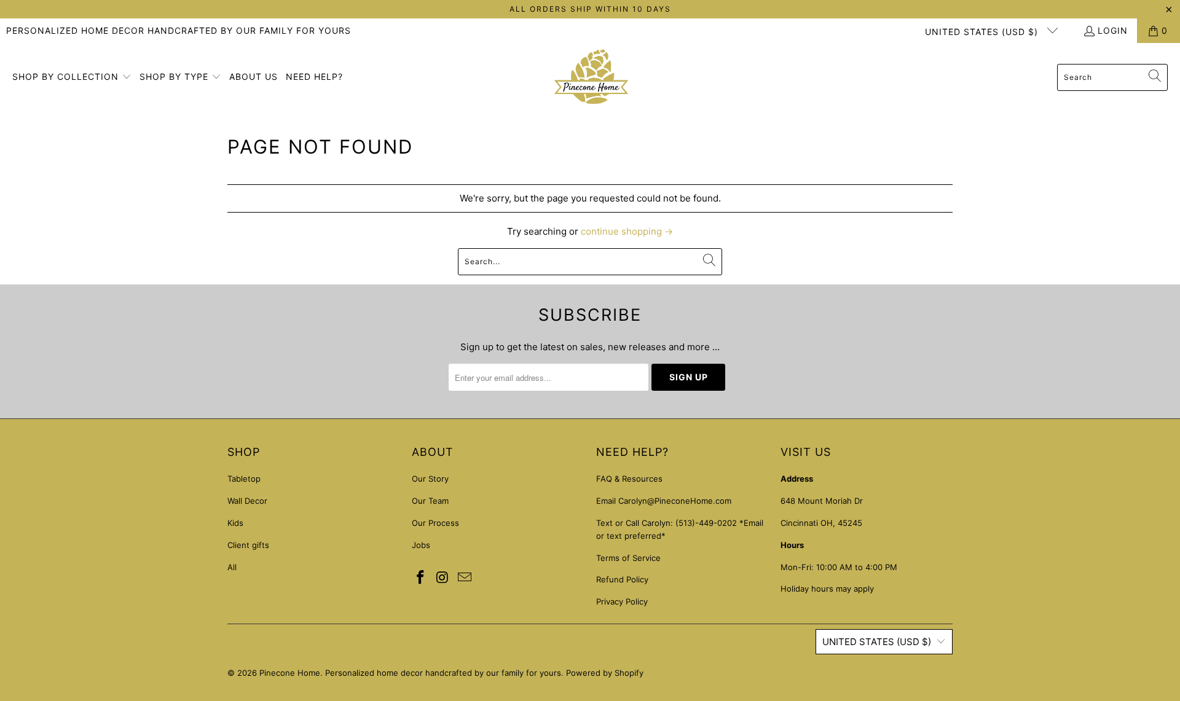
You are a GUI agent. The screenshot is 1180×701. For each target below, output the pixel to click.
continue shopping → (627, 231)
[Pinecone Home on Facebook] (421, 577)
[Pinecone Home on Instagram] (443, 577)
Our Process (435, 523)
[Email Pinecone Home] (464, 577)
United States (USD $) (983, 31)
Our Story (430, 479)
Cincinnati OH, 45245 (821, 523)
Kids (235, 523)
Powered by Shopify (604, 673)
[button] (72, 77)
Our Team (430, 501)
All (232, 567)
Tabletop (244, 479)
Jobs (421, 545)
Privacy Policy (622, 601)
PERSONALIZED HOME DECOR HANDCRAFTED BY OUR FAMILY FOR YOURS (178, 30)
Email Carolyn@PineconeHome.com (663, 501)
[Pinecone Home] (591, 77)
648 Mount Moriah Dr (822, 501)
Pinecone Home (289, 673)
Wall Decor (247, 501)
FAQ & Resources (629, 479)
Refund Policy (622, 579)
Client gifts (248, 545)
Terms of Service (628, 558)
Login (1113, 30)
